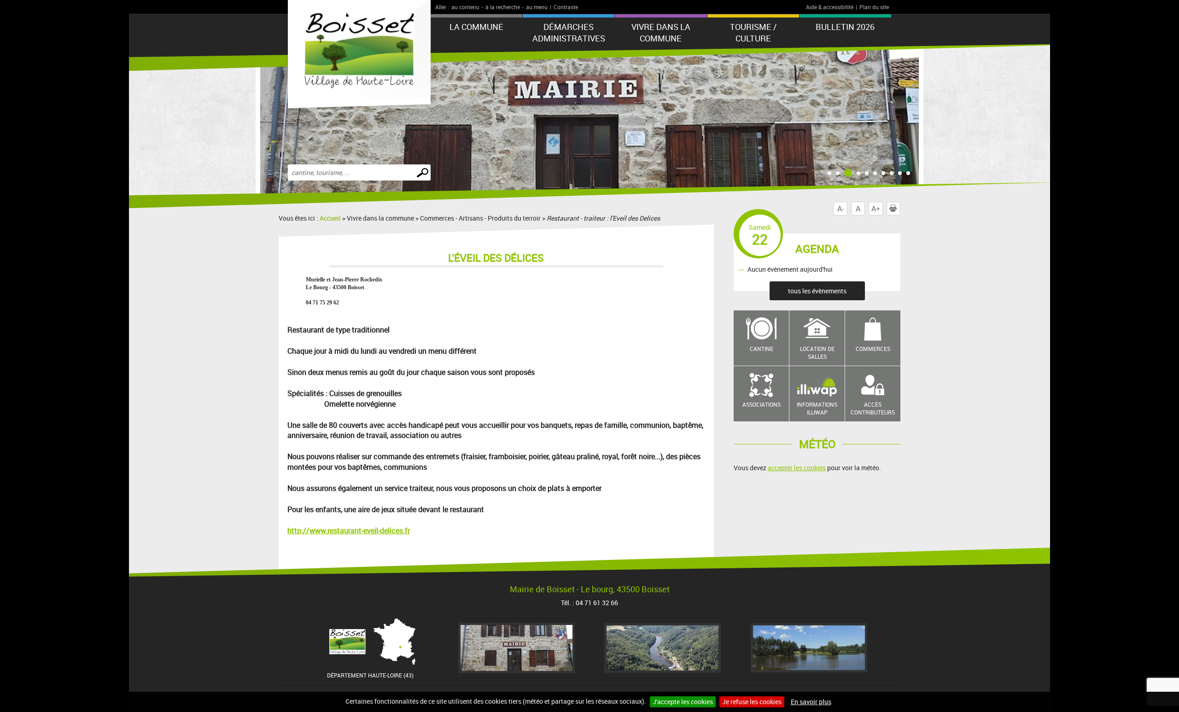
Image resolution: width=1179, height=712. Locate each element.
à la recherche (502, 7)
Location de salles (817, 352)
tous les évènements (817, 290)
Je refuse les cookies (752, 701)
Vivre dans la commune (660, 32)
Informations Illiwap (817, 408)
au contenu (465, 7)
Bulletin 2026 (845, 26)
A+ (875, 209)
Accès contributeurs (873, 408)
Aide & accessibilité (829, 7)
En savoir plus (811, 701)
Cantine (761, 348)
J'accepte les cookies (683, 701)
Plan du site (874, 7)
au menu (537, 7)
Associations (761, 404)
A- (840, 209)
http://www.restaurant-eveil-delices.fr (348, 530)
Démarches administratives (568, 32)
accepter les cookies (797, 467)
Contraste (566, 7)
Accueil (330, 218)
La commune (476, 26)
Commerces (873, 348)
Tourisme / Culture (753, 32)
